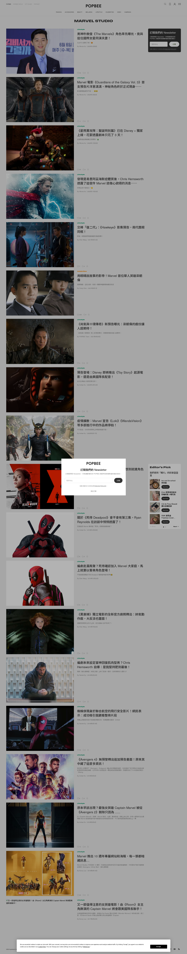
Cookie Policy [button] (42, 947)
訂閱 (118, 480)
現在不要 (93, 491)
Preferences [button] (86, 947)
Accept (158, 946)
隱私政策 (103, 486)
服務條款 (97, 486)
